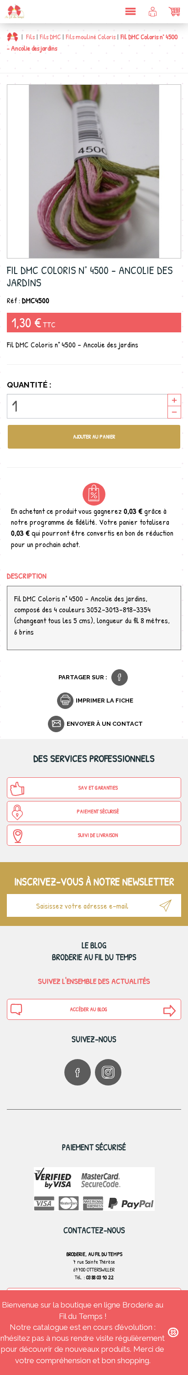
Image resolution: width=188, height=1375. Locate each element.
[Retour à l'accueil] (12, 36)
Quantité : (29, 384)
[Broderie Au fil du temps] (13, 11)
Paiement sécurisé (98, 811)
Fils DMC (50, 36)
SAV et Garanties (98, 787)
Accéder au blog (88, 1009)
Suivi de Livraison (98, 835)
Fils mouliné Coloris (90, 36)
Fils (30, 36)
